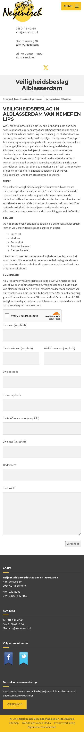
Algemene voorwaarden (42, 727)
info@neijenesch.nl (20, 628)
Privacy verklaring (64, 723)
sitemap (14, 723)
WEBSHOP (15, 704)
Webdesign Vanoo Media (36, 723)
